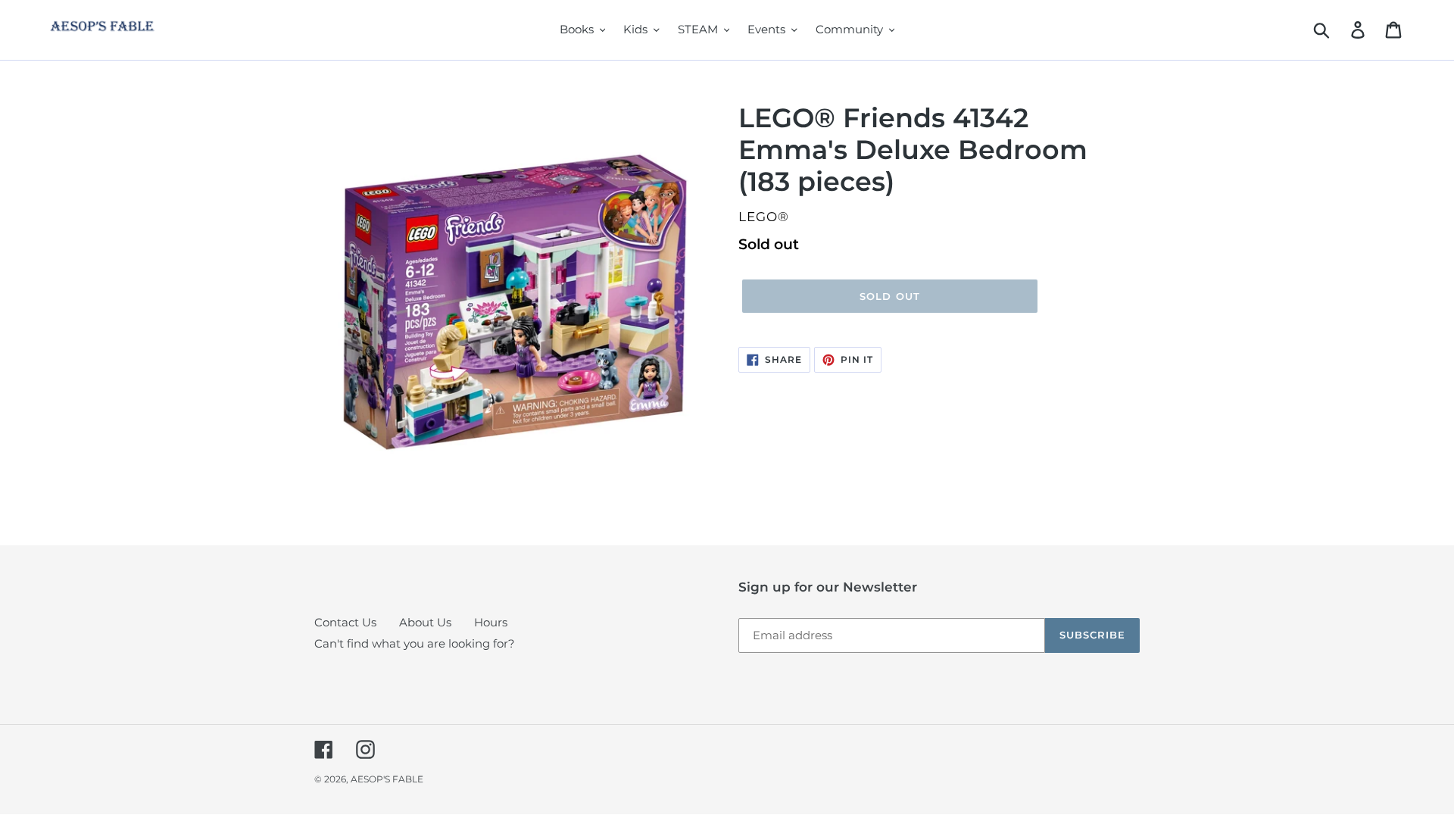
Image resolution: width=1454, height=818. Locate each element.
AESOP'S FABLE (387, 779)
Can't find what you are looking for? (414, 643)
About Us (425, 622)
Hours (490, 622)
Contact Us (345, 622)
